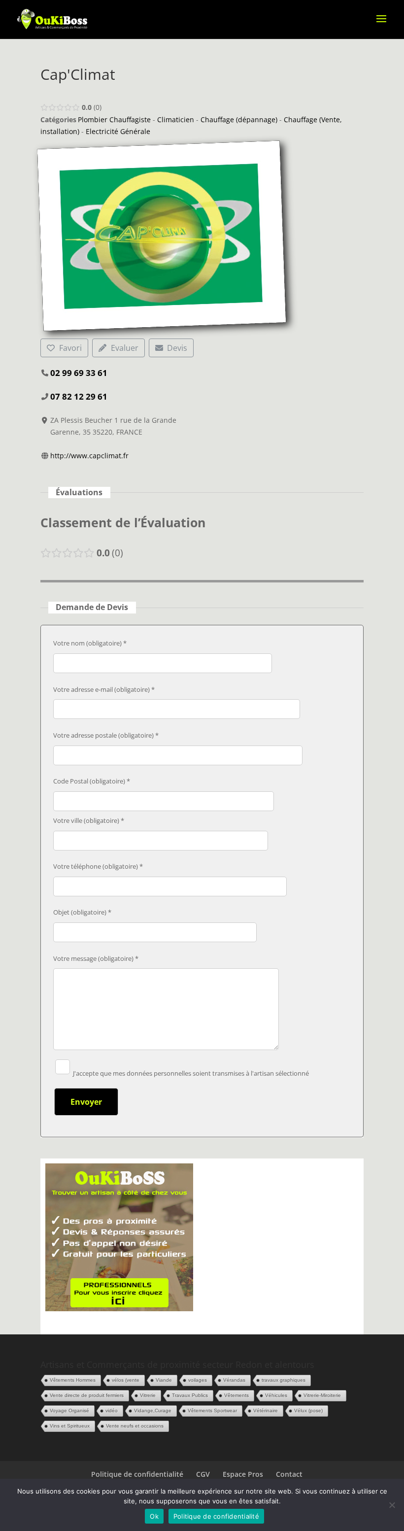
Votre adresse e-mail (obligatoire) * (104, 689)
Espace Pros (243, 1474)
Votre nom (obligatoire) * (90, 643)
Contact (289, 1474)
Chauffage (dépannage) (239, 119)
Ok (154, 1516)
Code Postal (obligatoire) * (91, 781)
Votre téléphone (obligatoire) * (98, 866)
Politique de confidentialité (137, 1474)
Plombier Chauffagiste (114, 119)
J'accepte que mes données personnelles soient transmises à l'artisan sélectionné (190, 1073)
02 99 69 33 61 (78, 372)
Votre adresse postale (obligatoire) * (106, 735)
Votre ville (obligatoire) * (88, 820)
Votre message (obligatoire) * (95, 958)
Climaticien (175, 119)
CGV (203, 1474)
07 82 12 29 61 (78, 396)
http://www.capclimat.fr (89, 455)
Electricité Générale (118, 131)
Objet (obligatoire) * (82, 912)
